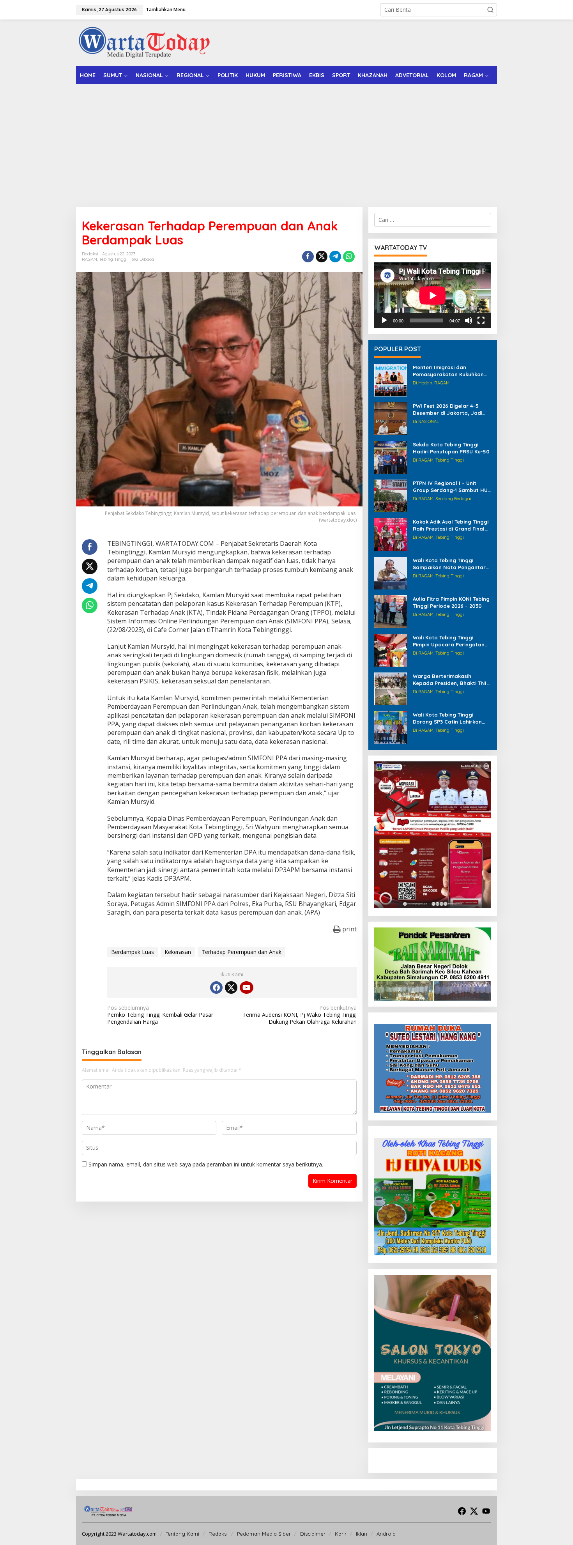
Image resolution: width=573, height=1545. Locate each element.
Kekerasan (177, 952)
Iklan (361, 1534)
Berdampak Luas (132, 952)
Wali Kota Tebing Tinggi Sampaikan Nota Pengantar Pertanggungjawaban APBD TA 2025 (449, 564)
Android (386, 1534)
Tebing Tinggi (113, 259)
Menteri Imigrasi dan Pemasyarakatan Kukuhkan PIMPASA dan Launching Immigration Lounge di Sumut (451, 371)
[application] (432, 295)
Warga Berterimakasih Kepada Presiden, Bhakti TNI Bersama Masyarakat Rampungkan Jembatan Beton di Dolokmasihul (449, 680)
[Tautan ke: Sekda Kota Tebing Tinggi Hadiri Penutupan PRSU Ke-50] (390, 456)
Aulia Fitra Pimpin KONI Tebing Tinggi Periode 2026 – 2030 (451, 602)
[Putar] (384, 320)
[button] (490, 9)
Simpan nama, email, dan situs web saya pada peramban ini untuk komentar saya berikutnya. (205, 1164)
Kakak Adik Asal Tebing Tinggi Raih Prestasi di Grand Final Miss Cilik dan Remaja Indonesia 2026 (450, 525)
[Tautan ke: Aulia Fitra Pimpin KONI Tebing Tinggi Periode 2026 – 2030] (390, 611)
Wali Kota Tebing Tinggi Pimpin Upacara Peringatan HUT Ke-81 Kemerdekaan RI (449, 641)
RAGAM (89, 259)
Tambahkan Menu (166, 9)
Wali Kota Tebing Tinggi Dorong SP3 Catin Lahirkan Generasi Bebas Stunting (447, 718)
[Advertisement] (286, 142)
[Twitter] (231, 987)
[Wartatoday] (144, 42)
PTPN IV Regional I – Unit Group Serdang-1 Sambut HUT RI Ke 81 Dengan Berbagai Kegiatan (452, 487)
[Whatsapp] (349, 256)
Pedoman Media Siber (264, 1534)
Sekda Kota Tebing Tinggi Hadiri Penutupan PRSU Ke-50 (451, 448)
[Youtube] (246, 987)
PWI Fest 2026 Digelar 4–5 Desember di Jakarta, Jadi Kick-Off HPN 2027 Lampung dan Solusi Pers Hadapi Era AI (451, 409)
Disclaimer (312, 1534)
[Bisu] (468, 320)
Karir (341, 1534)
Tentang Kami (182, 1534)
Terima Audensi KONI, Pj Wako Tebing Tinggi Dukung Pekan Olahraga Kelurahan (299, 1014)
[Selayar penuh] (481, 320)
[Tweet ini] (321, 256)
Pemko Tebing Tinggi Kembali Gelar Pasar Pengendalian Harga (160, 1014)
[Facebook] (216, 987)
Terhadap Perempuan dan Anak (241, 952)
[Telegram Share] (335, 256)
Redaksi (218, 1534)
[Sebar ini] (308, 256)
